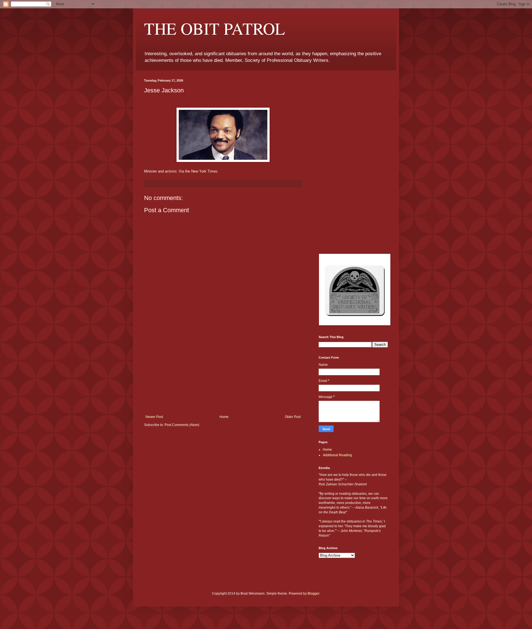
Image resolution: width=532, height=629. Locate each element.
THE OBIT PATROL (214, 28)
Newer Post (154, 417)
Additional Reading (337, 455)
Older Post (293, 417)
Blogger (313, 593)
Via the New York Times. (199, 171)
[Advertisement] (223, 373)
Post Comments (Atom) (182, 425)
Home (224, 417)
